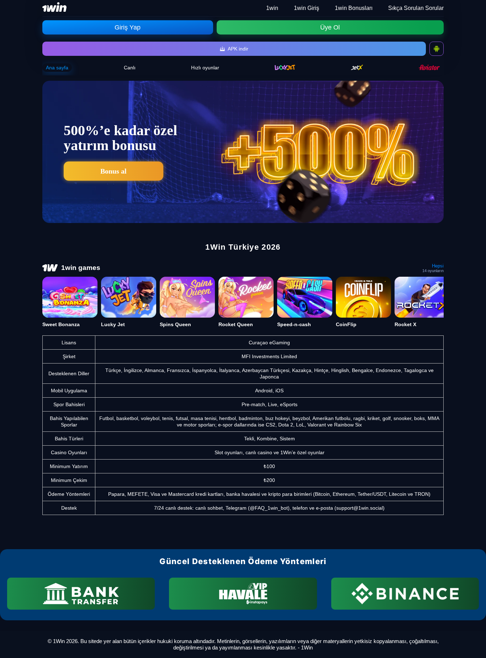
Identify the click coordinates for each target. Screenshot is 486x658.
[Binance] (405, 594)
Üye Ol (330, 27)
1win (272, 8)
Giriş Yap (128, 27)
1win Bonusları (354, 8)
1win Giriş (306, 8)
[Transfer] (81, 594)
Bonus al (113, 171)
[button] (473, 631)
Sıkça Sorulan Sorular (416, 8)
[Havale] (243, 594)
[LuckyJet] (285, 67)
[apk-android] (436, 49)
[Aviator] (429, 67)
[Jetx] (357, 67)
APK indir (238, 49)
